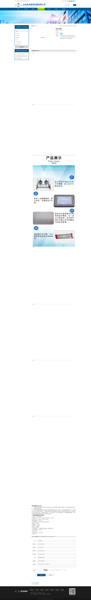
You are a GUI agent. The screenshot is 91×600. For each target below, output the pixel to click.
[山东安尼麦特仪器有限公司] (30, 5)
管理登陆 (31, 592)
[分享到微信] (69, 1)
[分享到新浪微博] (71, 1)
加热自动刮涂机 (36, 582)
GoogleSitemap (42, 592)
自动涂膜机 (17, 35)
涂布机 (17, 39)
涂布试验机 (17, 37)
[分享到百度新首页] (73, 1)
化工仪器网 (38, 592)
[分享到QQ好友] (75, 1)
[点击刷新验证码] (46, 570)
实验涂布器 (17, 33)
